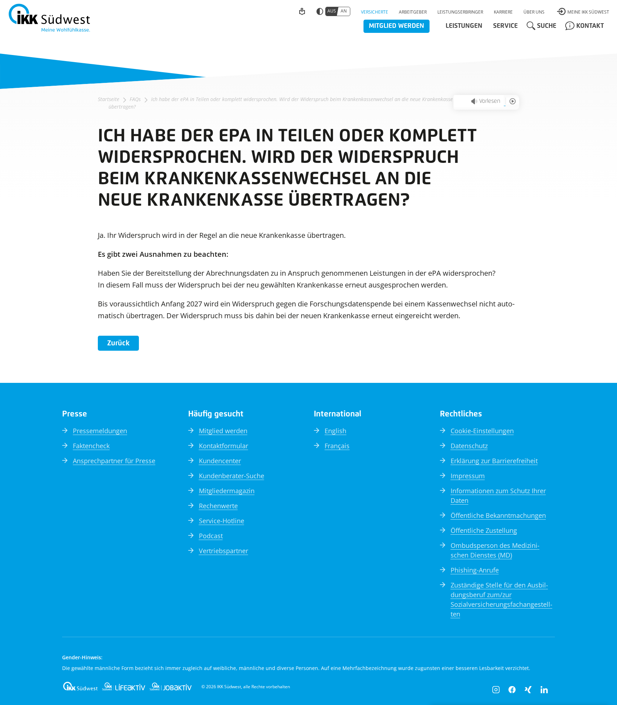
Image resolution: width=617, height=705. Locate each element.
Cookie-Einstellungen (482, 430)
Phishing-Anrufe (475, 570)
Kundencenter (220, 460)
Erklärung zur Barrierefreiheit (494, 460)
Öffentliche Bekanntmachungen (498, 515)
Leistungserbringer (460, 12)
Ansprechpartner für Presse (114, 460)
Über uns (534, 12)
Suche (546, 26)
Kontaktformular (223, 445)
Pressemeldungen (100, 430)
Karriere (503, 12)
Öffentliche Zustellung (484, 530)
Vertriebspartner (223, 550)
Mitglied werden (396, 26)
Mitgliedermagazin (227, 490)
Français (337, 445)
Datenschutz (469, 445)
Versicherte (374, 12)
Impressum (468, 475)
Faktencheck (91, 445)
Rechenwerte (218, 505)
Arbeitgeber (413, 12)
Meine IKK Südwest (588, 12)
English (335, 430)
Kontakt (590, 26)
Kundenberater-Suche (231, 475)
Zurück (118, 343)
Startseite (108, 99)
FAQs (135, 99)
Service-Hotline (221, 520)
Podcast (211, 535)
